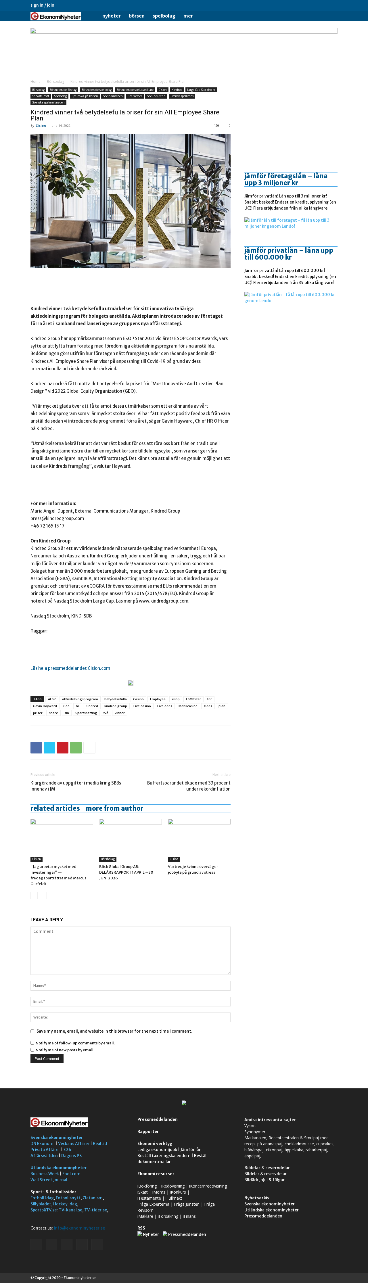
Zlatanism (93, 1197)
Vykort (250, 1125)
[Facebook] (295, 5)
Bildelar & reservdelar (265, 1173)
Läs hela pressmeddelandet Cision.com (70, 668)
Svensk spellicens (181, 96)
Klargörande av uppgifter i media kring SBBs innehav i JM (75, 786)
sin (66, 713)
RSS (141, 1228)
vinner (120, 713)
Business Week (44, 1173)
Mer (188, 16)
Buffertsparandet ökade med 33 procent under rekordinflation (189, 786)
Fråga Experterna (153, 1204)
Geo (66, 706)
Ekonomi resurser (156, 1173)
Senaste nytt (40, 96)
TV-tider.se (95, 1210)
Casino (138, 699)
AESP (52, 699)
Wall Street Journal (48, 1179)
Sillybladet (40, 1204)
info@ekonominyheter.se (79, 1228)
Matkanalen (255, 1137)
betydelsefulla (115, 699)
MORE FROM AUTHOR (114, 808)
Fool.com (71, 1173)
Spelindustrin (156, 96)
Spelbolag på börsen (85, 96)
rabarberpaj (316, 1149)
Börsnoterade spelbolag (96, 90)
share (53, 713)
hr (77, 706)
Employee (158, 699)
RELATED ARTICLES (55, 808)
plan (221, 706)
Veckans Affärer (73, 1143)
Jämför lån (191, 1149)
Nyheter (111, 16)
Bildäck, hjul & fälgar (264, 1179)
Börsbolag (55, 81)
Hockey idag (65, 1204)
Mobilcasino (188, 706)
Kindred (177, 90)
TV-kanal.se (70, 1210)
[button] (331, 16)
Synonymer (254, 1131)
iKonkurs (178, 1192)
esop (176, 699)
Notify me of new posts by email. (65, 1050)
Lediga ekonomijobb (157, 1149)
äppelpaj (252, 1156)
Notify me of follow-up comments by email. (75, 1043)
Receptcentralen (284, 1137)
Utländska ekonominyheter (58, 1167)
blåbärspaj (254, 1149)
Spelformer (135, 96)
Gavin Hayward (45, 706)
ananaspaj (272, 1143)
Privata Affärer (45, 1149)
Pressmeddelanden (157, 1119)
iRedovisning (173, 1186)
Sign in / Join (42, 5)
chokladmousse (299, 1143)
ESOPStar (193, 699)
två (105, 713)
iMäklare (145, 1216)
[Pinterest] (62, 747)
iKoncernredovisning (208, 1186)
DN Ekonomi (42, 1143)
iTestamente (149, 1198)
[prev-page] (34, 895)
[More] (89, 747)
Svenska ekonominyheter (56, 1137)
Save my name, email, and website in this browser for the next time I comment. (114, 1031)
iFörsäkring (168, 1216)
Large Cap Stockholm (201, 90)
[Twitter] (323, 5)
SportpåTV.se (43, 1210)
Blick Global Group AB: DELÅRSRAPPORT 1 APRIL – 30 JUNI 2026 (126, 872)
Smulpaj (311, 1137)
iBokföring (147, 1186)
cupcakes (325, 1143)
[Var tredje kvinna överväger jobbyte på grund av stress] (199, 840)
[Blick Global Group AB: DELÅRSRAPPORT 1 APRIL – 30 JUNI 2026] (130, 840)
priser (38, 713)
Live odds (164, 706)
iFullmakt (174, 1198)
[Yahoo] (333, 5)
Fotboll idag (42, 1197)
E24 (67, 1149)
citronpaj (274, 1149)
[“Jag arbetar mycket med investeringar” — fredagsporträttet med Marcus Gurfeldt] (61, 840)
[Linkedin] (304, 5)
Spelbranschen (113, 96)
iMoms (158, 1192)
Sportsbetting (86, 713)
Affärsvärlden (44, 1155)
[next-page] (43, 895)
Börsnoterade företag (62, 90)
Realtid (100, 1143)
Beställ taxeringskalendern (164, 1155)
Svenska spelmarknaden (48, 102)
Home (35, 81)
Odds (208, 706)
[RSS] (314, 5)
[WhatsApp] (76, 747)
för (209, 699)
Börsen (137, 16)
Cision (162, 90)
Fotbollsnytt (68, 1197)
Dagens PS (71, 1155)
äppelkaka (294, 1149)
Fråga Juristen (187, 1204)
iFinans (189, 1216)
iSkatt (142, 1192)
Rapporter (148, 1131)
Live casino (142, 706)
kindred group (115, 706)
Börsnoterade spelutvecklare (135, 90)
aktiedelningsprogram (80, 699)
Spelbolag (164, 16)
